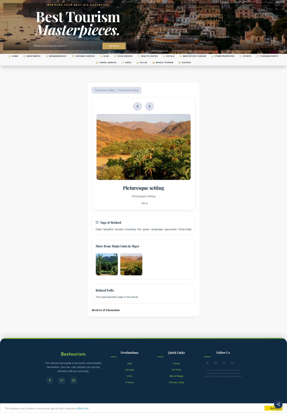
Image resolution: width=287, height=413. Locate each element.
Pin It (145, 203)
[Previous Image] (137, 106)
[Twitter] (61, 380)
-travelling (130, 229)
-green (146, 229)
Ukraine (129, 369)
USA (129, 376)
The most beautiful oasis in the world (117, 297)
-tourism (119, 229)
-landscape (156, 229)
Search (114, 46)
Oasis (99, 229)
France (130, 382)
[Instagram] (73, 380)
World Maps (176, 376)
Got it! (273, 408)
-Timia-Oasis (184, 229)
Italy (129, 363)
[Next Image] (149, 106)
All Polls (176, 369)
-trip (138, 229)
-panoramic (170, 229)
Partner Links (176, 382)
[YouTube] (231, 364)
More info (83, 408)
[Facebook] (49, 380)
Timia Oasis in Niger (105, 90)
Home (176, 363)
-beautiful (107, 229)
